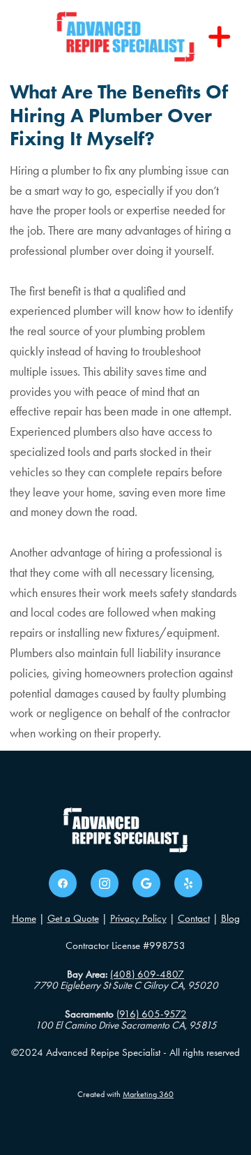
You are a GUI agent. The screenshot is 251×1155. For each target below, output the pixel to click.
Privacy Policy (138, 918)
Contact (194, 918)
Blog (230, 918)
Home (24, 918)
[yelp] (188, 883)
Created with (125, 1094)
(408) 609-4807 (147, 974)
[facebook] (63, 883)
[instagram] (105, 883)
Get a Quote (73, 918)
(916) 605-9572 (151, 1014)
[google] (146, 883)
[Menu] (219, 37)
